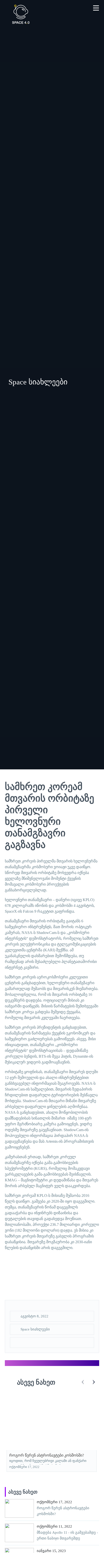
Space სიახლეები (35, 1329)
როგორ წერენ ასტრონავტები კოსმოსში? (46, 1455)
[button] (96, 8)
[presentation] (83, 1382)
